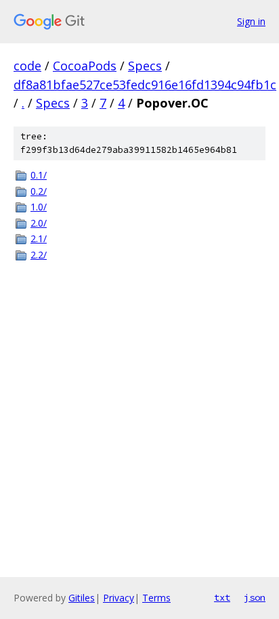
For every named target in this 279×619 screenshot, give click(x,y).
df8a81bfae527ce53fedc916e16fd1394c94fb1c (145, 84)
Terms (156, 597)
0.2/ (38, 191)
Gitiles (81, 597)
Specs (145, 66)
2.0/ (38, 222)
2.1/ (38, 238)
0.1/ (38, 174)
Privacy (118, 597)
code (27, 66)
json (254, 597)
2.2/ (38, 254)
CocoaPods (84, 66)
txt (222, 597)
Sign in (251, 21)
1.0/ (38, 206)
